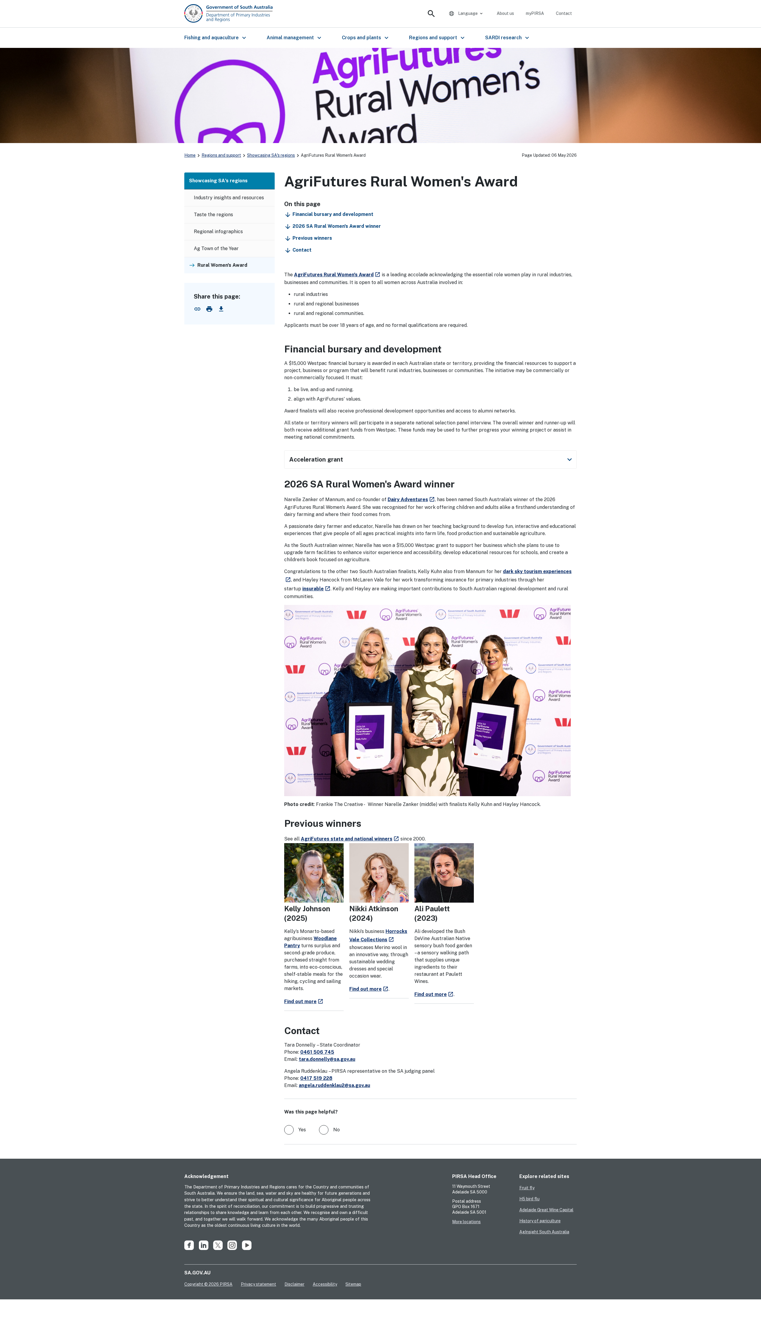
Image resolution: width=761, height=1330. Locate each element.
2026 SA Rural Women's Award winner (337, 226)
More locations (466, 1221)
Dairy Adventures (408, 499)
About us (505, 13)
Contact (564, 13)
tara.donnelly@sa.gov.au (327, 1059)
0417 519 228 (316, 1078)
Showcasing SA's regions (271, 155)
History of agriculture (540, 1220)
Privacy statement (258, 1284)
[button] (215, 37)
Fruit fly (526, 1187)
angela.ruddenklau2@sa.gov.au (334, 1085)
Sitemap (353, 1284)
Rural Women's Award (222, 265)
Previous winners (312, 238)
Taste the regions (213, 214)
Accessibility (325, 1284)
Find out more (303, 1001)
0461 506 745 (317, 1052)
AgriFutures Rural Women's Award (337, 274)
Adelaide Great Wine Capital (546, 1209)
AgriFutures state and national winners (350, 839)
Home (190, 155)
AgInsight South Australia (544, 1231)
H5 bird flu (529, 1198)
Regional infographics (218, 231)
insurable (313, 589)
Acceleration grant (431, 459)
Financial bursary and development (333, 214)
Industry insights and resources (229, 197)
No (336, 1130)
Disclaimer (294, 1284)
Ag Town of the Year (216, 248)
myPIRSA (535, 13)
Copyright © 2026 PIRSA (208, 1284)
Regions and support (221, 155)
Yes (302, 1130)
